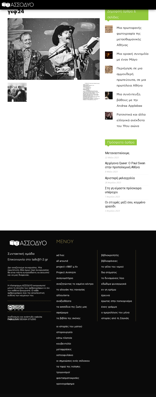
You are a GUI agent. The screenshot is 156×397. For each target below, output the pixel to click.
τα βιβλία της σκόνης (68, 318)
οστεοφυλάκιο (64, 355)
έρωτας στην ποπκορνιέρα (116, 301)
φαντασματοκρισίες (67, 378)
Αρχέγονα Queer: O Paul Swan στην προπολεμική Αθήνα (125, 165)
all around (62, 261)
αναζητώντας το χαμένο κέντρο (74, 283)
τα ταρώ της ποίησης (68, 366)
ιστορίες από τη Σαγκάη (115, 318)
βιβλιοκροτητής (110, 255)
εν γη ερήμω (108, 289)
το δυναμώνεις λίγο (112, 278)
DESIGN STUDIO (22, 319)
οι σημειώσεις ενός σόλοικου (73, 360)
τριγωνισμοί (63, 372)
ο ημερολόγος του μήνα (115, 312)
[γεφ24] (54, 79)
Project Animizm (66, 272)
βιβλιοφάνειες (109, 261)
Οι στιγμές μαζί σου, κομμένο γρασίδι (125, 204)
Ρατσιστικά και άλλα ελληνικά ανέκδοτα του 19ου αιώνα (131, 120)
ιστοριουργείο (64, 332)
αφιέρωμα (62, 312)
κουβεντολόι (63, 343)
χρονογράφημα (65, 383)
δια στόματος (109, 272)
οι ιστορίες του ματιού (69, 326)
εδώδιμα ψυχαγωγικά (113, 283)
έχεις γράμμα (109, 306)
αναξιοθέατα (63, 301)
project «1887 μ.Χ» (67, 266)
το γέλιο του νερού (112, 266)
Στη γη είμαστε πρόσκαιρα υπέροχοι (123, 190)
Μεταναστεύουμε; (117, 153)
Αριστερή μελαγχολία (120, 178)
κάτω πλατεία (64, 338)
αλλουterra (62, 295)
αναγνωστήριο (64, 278)
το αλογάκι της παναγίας (70, 289)
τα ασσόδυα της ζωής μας (71, 306)
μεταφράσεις (64, 349)
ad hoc (60, 255)
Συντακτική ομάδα (21, 254)
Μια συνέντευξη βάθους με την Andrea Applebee (129, 100)
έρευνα (105, 295)
